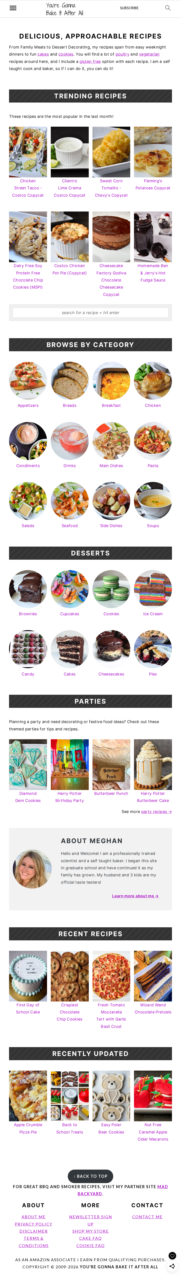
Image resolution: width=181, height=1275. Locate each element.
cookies (66, 54)
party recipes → (156, 811)
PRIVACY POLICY (33, 1224)
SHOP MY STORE (90, 1231)
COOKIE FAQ (90, 1245)
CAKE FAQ (90, 1238)
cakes (43, 54)
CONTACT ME (147, 1216)
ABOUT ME (34, 1216)
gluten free (90, 61)
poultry (123, 54)
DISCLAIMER (33, 1231)
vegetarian (149, 54)
